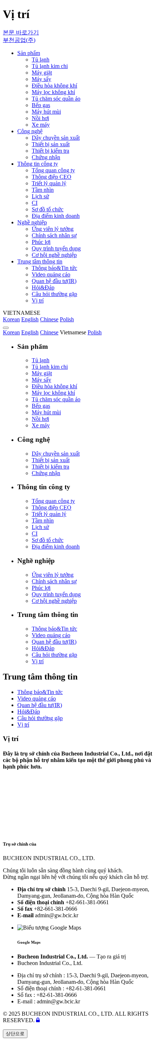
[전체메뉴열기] (6, 328)
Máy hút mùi (46, 412)
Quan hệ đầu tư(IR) (54, 642)
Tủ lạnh (40, 360)
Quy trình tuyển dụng (56, 594)
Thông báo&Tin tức (54, 629)
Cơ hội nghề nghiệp (54, 601)
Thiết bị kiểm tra (50, 467)
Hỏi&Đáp (43, 648)
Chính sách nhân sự (54, 581)
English (30, 319)
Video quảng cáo (51, 635)
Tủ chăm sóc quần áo (56, 399)
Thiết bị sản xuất (51, 460)
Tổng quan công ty (53, 501)
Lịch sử (40, 527)
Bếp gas (41, 406)
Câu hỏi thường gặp (54, 655)
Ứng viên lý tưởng (53, 575)
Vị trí (38, 661)
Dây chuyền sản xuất (56, 453)
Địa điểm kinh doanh (56, 546)
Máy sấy (41, 380)
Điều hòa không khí (54, 386)
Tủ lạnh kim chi (50, 367)
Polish (67, 319)
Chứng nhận (46, 473)
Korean (11, 319)
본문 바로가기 (21, 32)
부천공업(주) (19, 40)
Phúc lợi (41, 588)
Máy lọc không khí (53, 393)
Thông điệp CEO (51, 507)
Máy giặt (42, 373)
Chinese (49, 319)
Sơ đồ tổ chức (47, 540)
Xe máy (41, 425)
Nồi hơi (40, 419)
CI (34, 533)
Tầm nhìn (43, 520)
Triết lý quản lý (49, 514)
